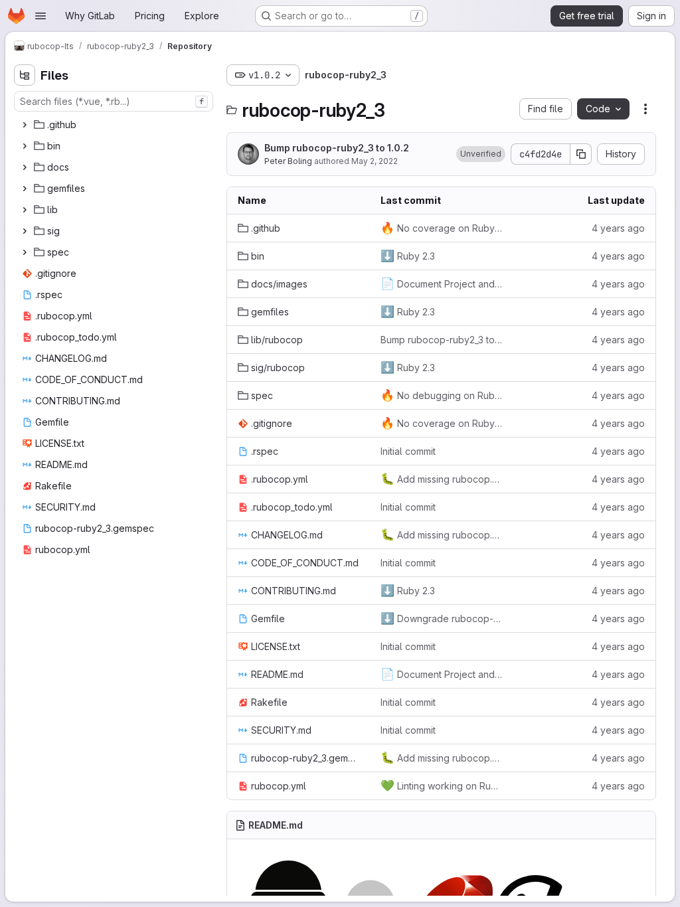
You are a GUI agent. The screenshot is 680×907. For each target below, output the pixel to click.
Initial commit (408, 451)
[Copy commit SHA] (581, 154)
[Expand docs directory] (25, 167)
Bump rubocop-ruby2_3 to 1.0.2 (336, 147)
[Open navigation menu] (40, 16)
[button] (480, 154)
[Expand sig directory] (25, 231)
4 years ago (618, 228)
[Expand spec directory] (25, 252)
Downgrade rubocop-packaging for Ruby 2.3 (441, 618)
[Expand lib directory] (25, 210)
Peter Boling (288, 161)
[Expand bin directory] (25, 146)
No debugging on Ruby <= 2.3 (441, 395)
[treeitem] (115, 124)
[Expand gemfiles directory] (25, 189)
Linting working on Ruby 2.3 (441, 785)
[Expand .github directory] (25, 125)
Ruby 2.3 (408, 255)
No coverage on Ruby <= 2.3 (441, 227)
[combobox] (113, 101)
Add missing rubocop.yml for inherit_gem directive (441, 478)
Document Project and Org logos (441, 283)
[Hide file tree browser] (24, 75)
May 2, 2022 (374, 161)
